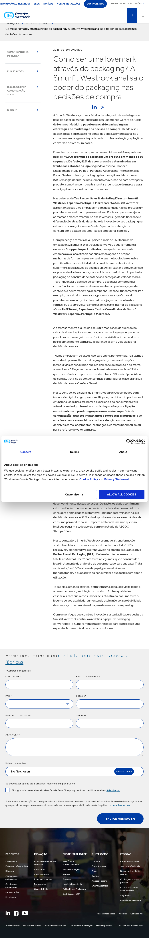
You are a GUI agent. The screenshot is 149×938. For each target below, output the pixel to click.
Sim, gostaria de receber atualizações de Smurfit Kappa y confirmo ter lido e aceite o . (66, 790)
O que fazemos (99, 866)
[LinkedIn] (7, 913)
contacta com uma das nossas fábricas (66, 658)
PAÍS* (8, 696)
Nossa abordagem (71, 869)
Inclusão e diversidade (130, 900)
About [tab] (123, 451)
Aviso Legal (113, 790)
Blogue (12, 110)
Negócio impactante (72, 884)
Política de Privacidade (55, 925)
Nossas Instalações (106, 913)
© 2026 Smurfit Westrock (131, 925)
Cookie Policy (88, 479)
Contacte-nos (95, 4)
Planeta (66, 874)
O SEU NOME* (13, 676)
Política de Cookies (32, 925)
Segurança (125, 895)
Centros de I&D (41, 874)
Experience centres (43, 879)
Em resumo (97, 861)
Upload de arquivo (15, 763)
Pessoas (67, 879)
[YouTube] (25, 913)
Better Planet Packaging (74, 889)
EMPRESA (81, 715)
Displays (9, 871)
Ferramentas (40, 884)
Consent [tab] (25, 451)
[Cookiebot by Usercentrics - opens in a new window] (129, 441)
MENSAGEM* (12, 735)
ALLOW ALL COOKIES (121, 494)
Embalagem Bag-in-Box (16, 866)
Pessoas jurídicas (104, 925)
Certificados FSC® (71, 894)
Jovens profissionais (130, 866)
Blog (37, 4)
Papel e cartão (12, 892)
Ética (94, 871)
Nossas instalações (68, 4)
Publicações (15, 71)
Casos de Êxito (41, 889)
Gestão (95, 876)
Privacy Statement (116, 479)
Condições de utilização (81, 925)
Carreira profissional (129, 861)
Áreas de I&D (40, 869)
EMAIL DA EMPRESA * (88, 676)
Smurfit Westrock (100, 886)
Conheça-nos (137, 913)
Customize (72, 494)
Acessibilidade (12, 925)
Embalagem (11, 861)
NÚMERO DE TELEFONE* (19, 715)
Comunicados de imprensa (18, 53)
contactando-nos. (120, 805)
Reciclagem (10, 897)
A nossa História (99, 881)
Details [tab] (74, 451)
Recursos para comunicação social (16, 90)
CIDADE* (81, 696)
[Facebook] (16, 913)
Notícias (48, 4)
